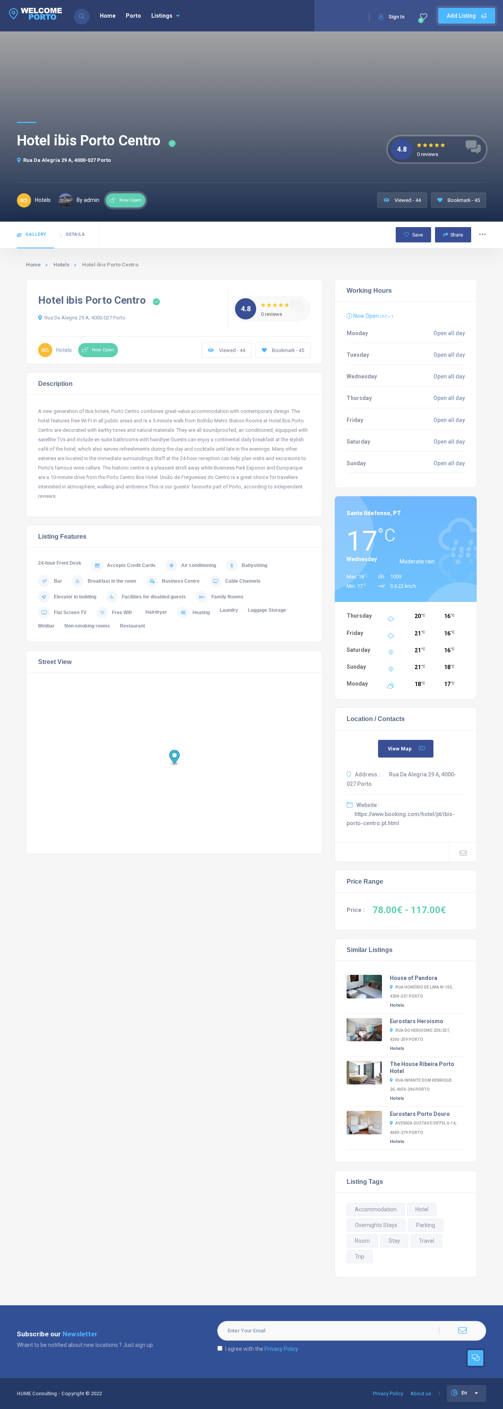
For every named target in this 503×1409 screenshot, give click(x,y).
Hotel (421, 1209)
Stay (394, 1241)
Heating (201, 612)
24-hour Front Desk (59, 563)
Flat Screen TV (70, 612)
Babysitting (254, 565)
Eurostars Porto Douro (420, 1114)
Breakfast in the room (112, 581)
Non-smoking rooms (87, 626)
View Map (400, 749)
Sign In (396, 17)
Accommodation (376, 1209)
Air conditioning (198, 565)
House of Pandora (413, 978)
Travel (426, 1241)
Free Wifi (122, 612)
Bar (58, 581)
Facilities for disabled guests (154, 597)
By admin (88, 200)
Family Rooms (227, 597)
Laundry (229, 610)
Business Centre (181, 581)
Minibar (46, 626)
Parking (425, 1225)
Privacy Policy (281, 1349)
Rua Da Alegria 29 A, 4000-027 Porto (67, 160)
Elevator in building (75, 597)
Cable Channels (243, 581)
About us (420, 1393)
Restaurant (132, 626)
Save (417, 235)
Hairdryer (156, 612)
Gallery (36, 234)
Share (456, 235)
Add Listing (462, 16)
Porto (133, 16)
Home (108, 16)
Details (75, 234)
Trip (359, 1256)
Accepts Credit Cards (131, 565)
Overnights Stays (376, 1225)
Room (362, 1241)
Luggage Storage (267, 610)
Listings (162, 16)
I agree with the (261, 1349)
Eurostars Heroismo (416, 1021)
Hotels (61, 265)
